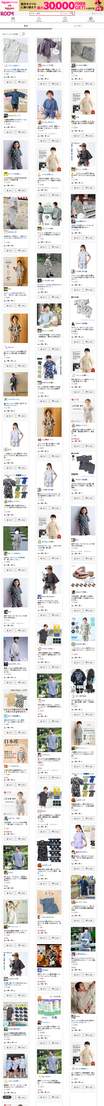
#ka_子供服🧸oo (44, 387)
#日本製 (79, 225)
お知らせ (65, 19)
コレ (10, 82)
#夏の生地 (20, 70)
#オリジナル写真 (10, 70)
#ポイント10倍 (9, 293)
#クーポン (48, 546)
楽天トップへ (97, 13)
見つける (39, 19)
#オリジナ (16, 122)
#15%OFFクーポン (20, 120)
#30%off (41, 546)
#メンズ (85, 225)
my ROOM (91, 19)
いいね (23, 82)
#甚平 (73, 225)
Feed (13, 19)
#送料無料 (7, 822)
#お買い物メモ (9, 983)
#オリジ (48, 287)
